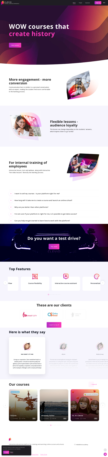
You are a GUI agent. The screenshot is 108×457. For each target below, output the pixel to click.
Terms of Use (43, 454)
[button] (5, 283)
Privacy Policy (35, 454)
